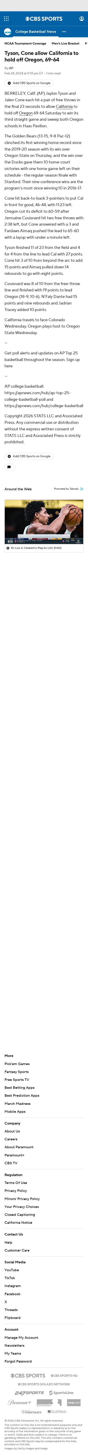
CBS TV (11, 1163)
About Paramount (19, 1147)
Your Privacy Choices (22, 1207)
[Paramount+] (19, 1401)
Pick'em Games (17, 1064)
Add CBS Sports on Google (32, 83)
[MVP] (74, 1401)
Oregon (26, 113)
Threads (11, 1310)
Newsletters (14, 1345)
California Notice (18, 1222)
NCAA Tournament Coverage (25, 44)
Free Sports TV (17, 1080)
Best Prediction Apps (22, 1095)
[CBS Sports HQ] (64, 1375)
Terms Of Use (16, 1183)
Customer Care (17, 1250)
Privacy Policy (16, 1191)
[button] (6, 18)
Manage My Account (21, 1337)
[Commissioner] (49, 1401)
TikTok (10, 1278)
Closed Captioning (20, 1214)
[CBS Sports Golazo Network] (44, 1384)
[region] (44, 522)
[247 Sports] (29, 1392)
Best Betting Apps (20, 1087)
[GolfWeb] (57, 1412)
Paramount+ (14, 1155)
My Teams (13, 1353)
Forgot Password (18, 1361)
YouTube (12, 1270)
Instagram (13, 1286)
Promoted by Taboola (66, 489)
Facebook (12, 1294)
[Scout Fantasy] (31, 1411)
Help (8, 1242)
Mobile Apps (15, 1111)
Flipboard (13, 1318)
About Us (12, 1131)
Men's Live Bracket (65, 44)
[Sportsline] (61, 1392)
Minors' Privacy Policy (22, 1199)
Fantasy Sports (17, 1072)
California (64, 106)
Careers (11, 1139)
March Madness (17, 1103)
